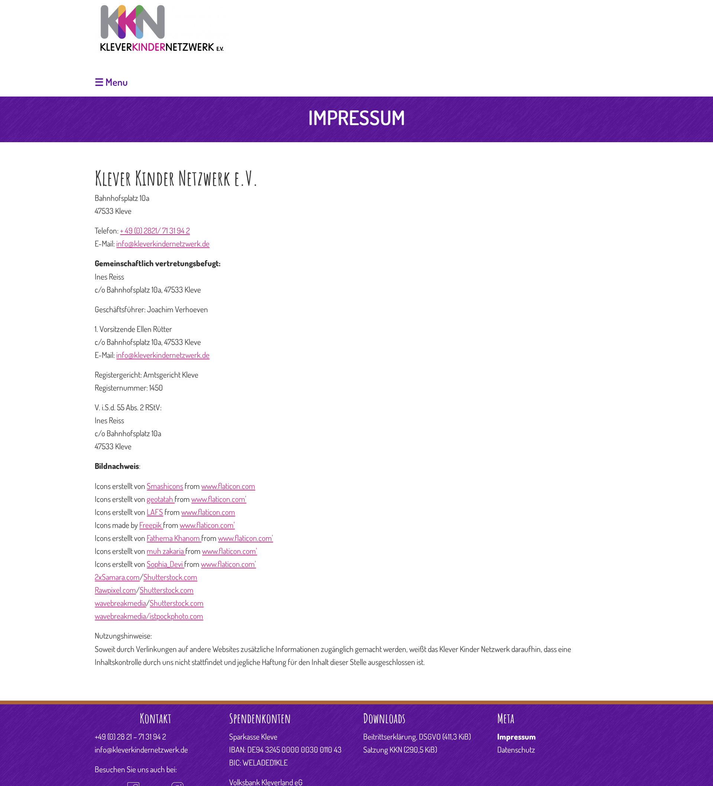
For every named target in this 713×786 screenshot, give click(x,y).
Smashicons (165, 486)
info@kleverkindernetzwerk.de (162, 243)
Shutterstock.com (170, 577)
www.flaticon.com (228, 486)
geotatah (161, 499)
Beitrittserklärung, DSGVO (417, 736)
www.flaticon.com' (218, 499)
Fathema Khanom (174, 538)
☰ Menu (111, 81)
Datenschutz (516, 749)
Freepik (151, 525)
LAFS (155, 512)
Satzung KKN (400, 749)
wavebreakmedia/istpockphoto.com (149, 616)
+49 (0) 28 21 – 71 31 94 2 (130, 736)
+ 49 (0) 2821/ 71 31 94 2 (155, 230)
